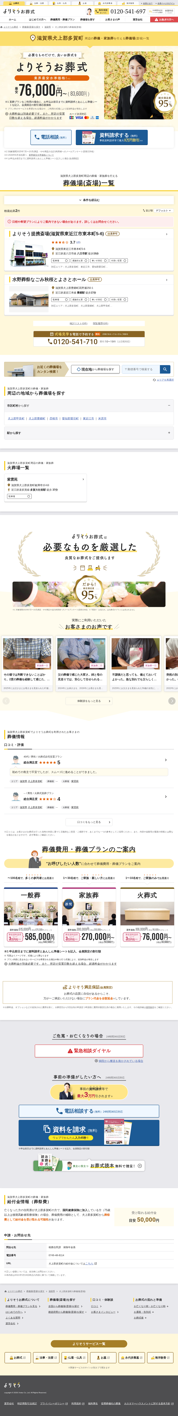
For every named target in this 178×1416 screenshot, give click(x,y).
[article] (89, 769)
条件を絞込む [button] (91, 200)
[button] (35, 116)
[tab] (14, 3)
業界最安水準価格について (41, 155)
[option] (23, 1306)
